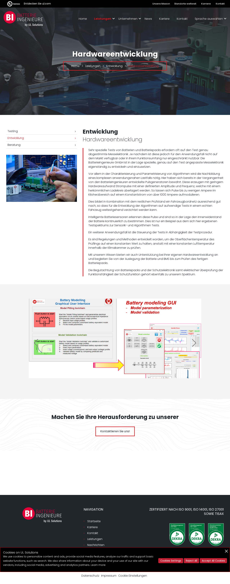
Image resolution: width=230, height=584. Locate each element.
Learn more (98, 565)
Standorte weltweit (185, 3)
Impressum (108, 576)
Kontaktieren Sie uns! (115, 431)
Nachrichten (95, 545)
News (148, 19)
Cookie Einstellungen (132, 576)
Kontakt (220, 3)
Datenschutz (90, 576)
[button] (36, 343)
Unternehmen (127, 19)
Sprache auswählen (209, 19)
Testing (13, 131)
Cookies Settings (170, 560)
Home (83, 19)
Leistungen (102, 19)
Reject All (191, 560)
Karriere (206, 3)
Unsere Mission (161, 3)
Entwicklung (16, 138)
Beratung (14, 145)
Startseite (94, 521)
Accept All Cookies (213, 560)
